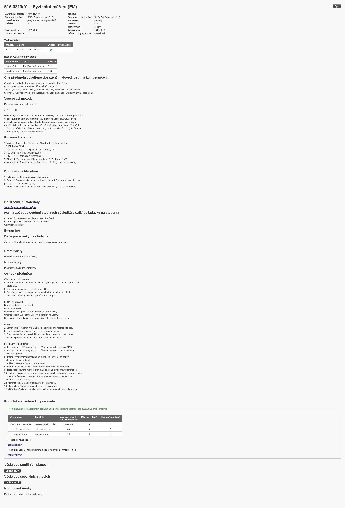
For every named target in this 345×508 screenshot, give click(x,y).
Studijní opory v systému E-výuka (20, 207)
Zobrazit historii (15, 445)
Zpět (337, 6)
